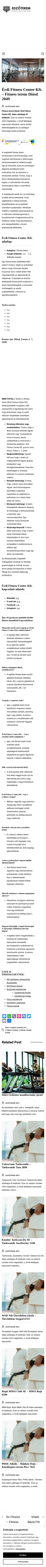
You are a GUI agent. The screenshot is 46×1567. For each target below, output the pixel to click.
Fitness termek (13, 1006)
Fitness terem (11, 1030)
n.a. (17, 598)
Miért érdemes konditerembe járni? (22, 1094)
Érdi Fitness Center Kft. (16, 1028)
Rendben (23, 1555)
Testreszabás (23, 1562)
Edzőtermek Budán (23, 993)
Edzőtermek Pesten (23, 996)
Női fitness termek (14, 986)
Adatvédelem (20, 1549)
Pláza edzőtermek (14, 999)
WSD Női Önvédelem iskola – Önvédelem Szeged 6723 (19, 1317)
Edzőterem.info (13, 106)
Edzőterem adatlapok (16, 1003)
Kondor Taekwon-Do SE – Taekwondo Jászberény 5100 (18, 1241)
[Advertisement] (23, 34)
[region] (23, 1546)
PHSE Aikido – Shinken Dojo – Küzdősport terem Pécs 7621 (20, 1465)
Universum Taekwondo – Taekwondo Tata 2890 (16, 1166)
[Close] (44, 1527)
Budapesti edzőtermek (16, 989)
